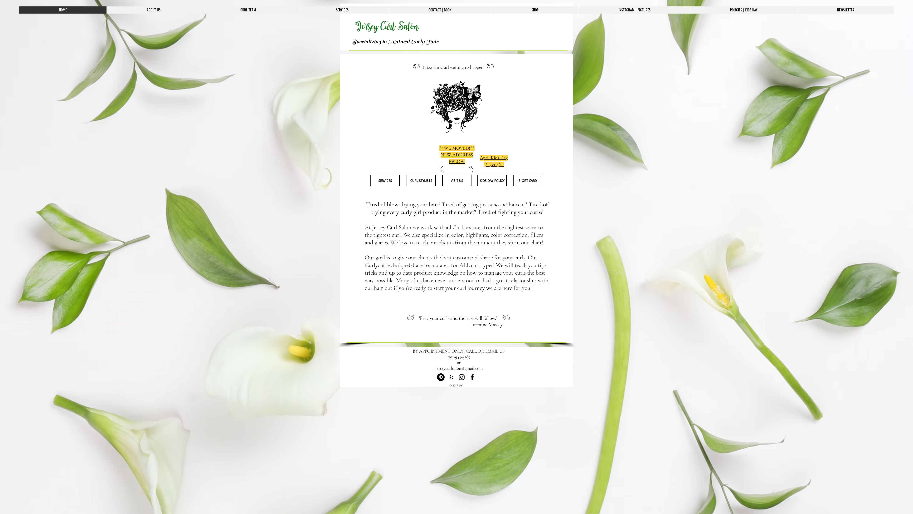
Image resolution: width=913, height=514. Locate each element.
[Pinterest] (441, 377)
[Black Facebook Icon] (472, 377)
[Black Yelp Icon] (451, 377)
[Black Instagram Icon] (462, 377)
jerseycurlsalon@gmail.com (459, 368)
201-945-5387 (459, 357)
